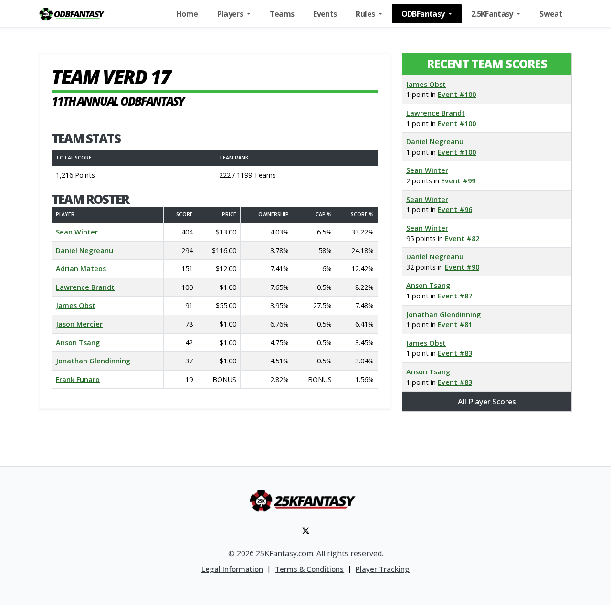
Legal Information (232, 568)
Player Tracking (383, 568)
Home (187, 14)
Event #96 (455, 209)
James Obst (75, 305)
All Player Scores (487, 401)
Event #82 (462, 238)
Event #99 (458, 180)
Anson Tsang (78, 342)
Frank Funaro (78, 379)
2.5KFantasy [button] (493, 14)
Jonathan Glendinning (93, 360)
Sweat (550, 14)
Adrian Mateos (81, 268)
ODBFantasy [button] (423, 14)
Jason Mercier (79, 324)
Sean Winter (77, 231)
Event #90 (462, 267)
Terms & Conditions (309, 568)
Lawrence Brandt (85, 287)
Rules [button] (366, 14)
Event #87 (455, 295)
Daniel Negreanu (84, 250)
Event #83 (455, 353)
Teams (282, 14)
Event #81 (455, 324)
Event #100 (457, 94)
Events (325, 14)
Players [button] (231, 14)
